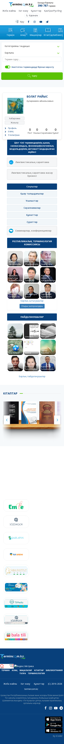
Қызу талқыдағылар (32, 193)
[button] (32, 46)
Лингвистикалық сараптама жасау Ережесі (32, 174)
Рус (55, 11)
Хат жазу (23, 11)
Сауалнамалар (32, 207)
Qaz (51, 11)
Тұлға (22, 673)
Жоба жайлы (9, 11)
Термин (5, 670)
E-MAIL (11, 131)
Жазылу (14, 122)
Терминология (36, 673)
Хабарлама (14, 118)
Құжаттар (36, 11)
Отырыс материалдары (32, 306)
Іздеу (34, 75)
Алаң (14, 670)
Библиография (54, 670)
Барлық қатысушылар (32, 300)
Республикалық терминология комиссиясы (32, 243)
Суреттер (32, 222)
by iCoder (57, 735)
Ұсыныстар (32, 200)
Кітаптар (39, 670)
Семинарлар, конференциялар (33, 230)
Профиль (12, 128)
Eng (60, 11)
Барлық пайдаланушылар (32, 376)
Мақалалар (26, 670)
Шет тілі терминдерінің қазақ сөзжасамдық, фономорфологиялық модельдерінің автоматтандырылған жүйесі (32, 147)
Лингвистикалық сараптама (32, 162)
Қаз (46, 11)
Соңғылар (32, 186)
